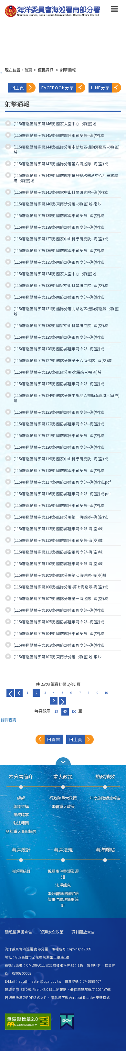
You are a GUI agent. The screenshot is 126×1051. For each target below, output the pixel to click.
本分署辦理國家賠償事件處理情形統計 (63, 899)
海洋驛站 (105, 849)
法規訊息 (63, 885)
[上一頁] (19, 693)
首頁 (28, 70)
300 (73, 711)
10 (106, 692)
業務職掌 (21, 814)
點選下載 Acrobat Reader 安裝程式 (82, 997)
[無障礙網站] (28, 1021)
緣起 (21, 798)
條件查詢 (8, 720)
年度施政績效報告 (105, 798)
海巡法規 (63, 849)
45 (65, 711)
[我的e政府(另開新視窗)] (67, 1021)
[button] (114, 10)
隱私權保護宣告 (18, 932)
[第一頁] (10, 693)
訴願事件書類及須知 (63, 874)
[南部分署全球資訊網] (52, 11)
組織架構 (21, 806)
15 (56, 711)
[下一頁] (54, 701)
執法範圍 (21, 823)
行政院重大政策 (63, 798)
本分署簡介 (21, 776)
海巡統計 (21, 849)
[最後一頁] (62, 701)
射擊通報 (68, 70)
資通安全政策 (51, 932)
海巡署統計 (21, 871)
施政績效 (105, 776)
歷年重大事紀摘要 (21, 831)
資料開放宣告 (83, 932)
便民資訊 (46, 70)
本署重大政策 (63, 806)
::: (1, 72)
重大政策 (63, 776)
